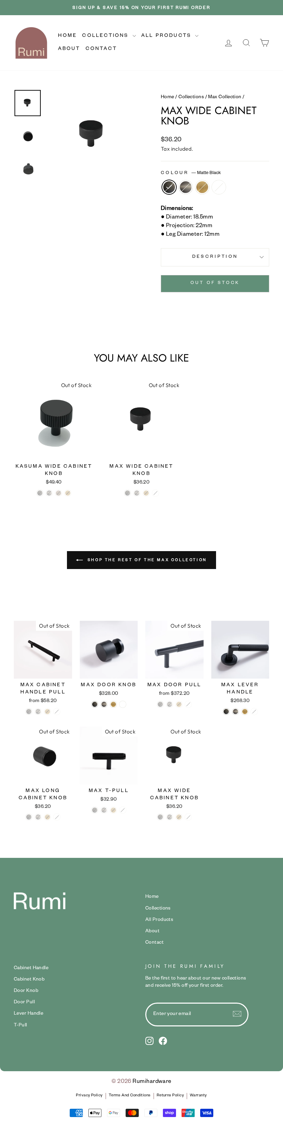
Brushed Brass (202, 187)
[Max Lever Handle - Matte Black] (226, 711)
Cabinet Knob (29, 980)
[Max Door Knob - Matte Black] (94, 704)
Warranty (198, 1096)
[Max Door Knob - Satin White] (122, 704)
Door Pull (24, 1002)
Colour (191, 173)
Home (67, 36)
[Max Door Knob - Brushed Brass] (113, 704)
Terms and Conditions (130, 1096)
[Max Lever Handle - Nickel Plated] (235, 711)
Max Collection (224, 97)
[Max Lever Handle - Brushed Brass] (245, 711)
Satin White (219, 187)
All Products (167, 36)
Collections (106, 36)
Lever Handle (28, 1014)
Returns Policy (170, 1096)
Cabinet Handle (31, 968)
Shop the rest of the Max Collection (146, 560)
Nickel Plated (186, 187)
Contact (101, 49)
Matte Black (169, 187)
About (69, 49)
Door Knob (26, 991)
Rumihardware (152, 1082)
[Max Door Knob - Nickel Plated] (104, 704)
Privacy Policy (89, 1096)
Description (215, 257)
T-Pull (20, 1025)
